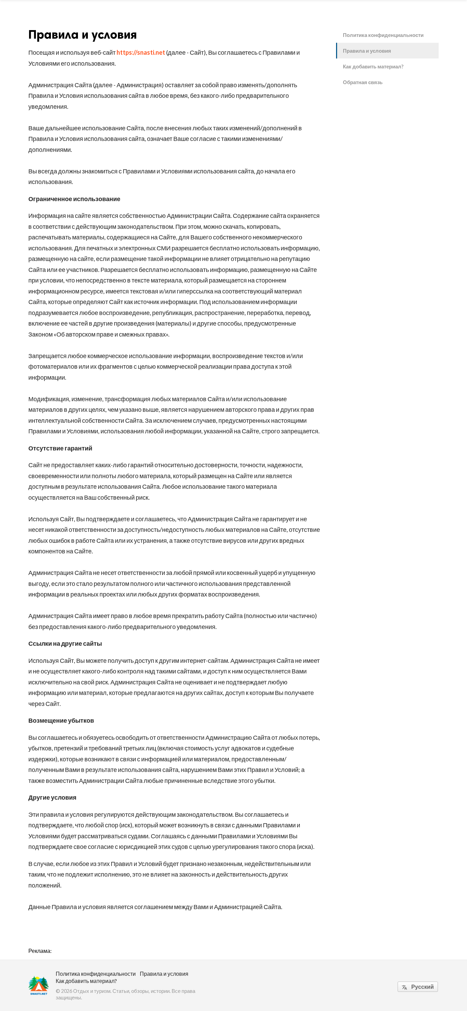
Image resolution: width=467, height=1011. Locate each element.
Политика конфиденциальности (383, 35)
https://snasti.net (141, 52)
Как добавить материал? (373, 66)
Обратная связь (363, 82)
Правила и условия (367, 51)
